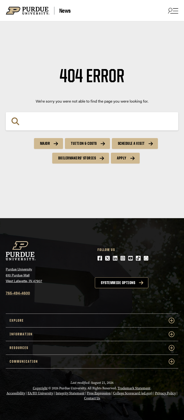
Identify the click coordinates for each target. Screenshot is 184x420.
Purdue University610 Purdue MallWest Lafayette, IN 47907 (24, 275)
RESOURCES (19, 347)
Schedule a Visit (131, 143)
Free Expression (99, 393)
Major (45, 143)
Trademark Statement (134, 388)
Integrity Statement (70, 393)
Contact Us (92, 398)
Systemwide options (118, 282)
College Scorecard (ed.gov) (133, 393)
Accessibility (15, 393)
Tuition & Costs (84, 143)
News (65, 10)
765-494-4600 (18, 293)
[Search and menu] (172, 10)
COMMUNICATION (24, 361)
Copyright (40, 388)
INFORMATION (21, 334)
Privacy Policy (165, 393)
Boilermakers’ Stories (77, 158)
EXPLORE (17, 320)
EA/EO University (40, 393)
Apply (121, 158)
